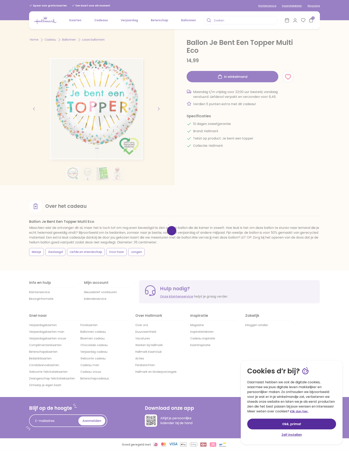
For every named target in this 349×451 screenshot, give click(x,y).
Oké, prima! (291, 424)
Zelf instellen (292, 435)
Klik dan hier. (299, 411)
